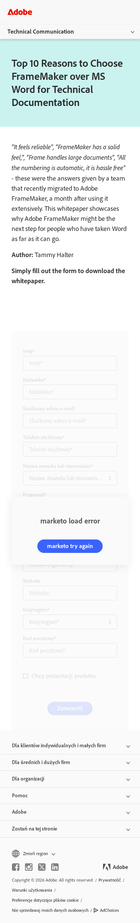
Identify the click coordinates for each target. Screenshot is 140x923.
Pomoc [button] (20, 795)
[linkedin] (55, 867)
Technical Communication (40, 31)
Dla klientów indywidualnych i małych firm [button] (59, 745)
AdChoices (109, 910)
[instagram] (28, 867)
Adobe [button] (19, 812)
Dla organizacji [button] (28, 779)
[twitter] (42, 867)
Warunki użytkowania (32, 890)
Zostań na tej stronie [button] (34, 829)
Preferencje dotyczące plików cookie (45, 900)
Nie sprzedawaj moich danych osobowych (50, 910)
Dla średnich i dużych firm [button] (41, 762)
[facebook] (15, 867)
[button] (70, 854)
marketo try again (70, 546)
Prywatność (110, 880)
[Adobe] (19, 12)
